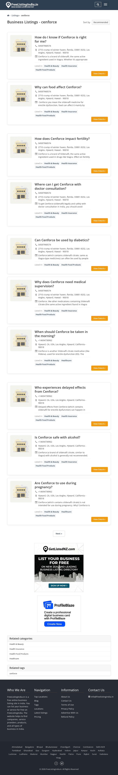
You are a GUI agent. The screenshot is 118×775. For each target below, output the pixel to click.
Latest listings (40, 712)
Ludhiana (23, 754)
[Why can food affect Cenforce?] (21, 95)
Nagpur (53, 754)
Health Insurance (69, 66)
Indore (68, 750)
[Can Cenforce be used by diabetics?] (21, 248)
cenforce (13, 673)
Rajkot (86, 754)
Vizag (58, 757)
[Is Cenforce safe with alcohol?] (21, 446)
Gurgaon (45, 750)
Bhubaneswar (51, 747)
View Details (99, 73)
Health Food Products (45, 69)
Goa (37, 750)
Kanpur (84, 750)
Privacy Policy (67, 708)
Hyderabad (57, 750)
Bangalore (29, 747)
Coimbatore (88, 747)
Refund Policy (67, 716)
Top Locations (40, 696)
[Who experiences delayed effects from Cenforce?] (21, 396)
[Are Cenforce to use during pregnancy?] (21, 491)
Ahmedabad (17, 747)
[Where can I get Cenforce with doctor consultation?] (21, 193)
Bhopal (40, 747)
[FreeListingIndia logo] (22, 5)
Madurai (33, 754)
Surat (94, 754)
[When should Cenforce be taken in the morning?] (21, 340)
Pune (78, 754)
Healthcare (66, 360)
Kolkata (101, 750)
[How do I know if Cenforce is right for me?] (21, 45)
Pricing (37, 716)
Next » (59, 533)
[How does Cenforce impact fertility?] (21, 147)
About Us (65, 696)
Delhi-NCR (100, 747)
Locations (38, 708)
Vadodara (104, 754)
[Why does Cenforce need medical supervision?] (21, 290)
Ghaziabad (28, 750)
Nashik (63, 754)
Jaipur (75, 750)
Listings (15, 15)
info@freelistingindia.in (102, 696)
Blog (36, 700)
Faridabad (16, 750)
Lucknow (12, 754)
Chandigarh (65, 747)
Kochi (92, 750)
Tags (36, 704)
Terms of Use (67, 704)
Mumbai (43, 754)
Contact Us (66, 700)
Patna (71, 754)
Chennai (76, 747)
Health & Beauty (51, 66)
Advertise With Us (69, 712)
